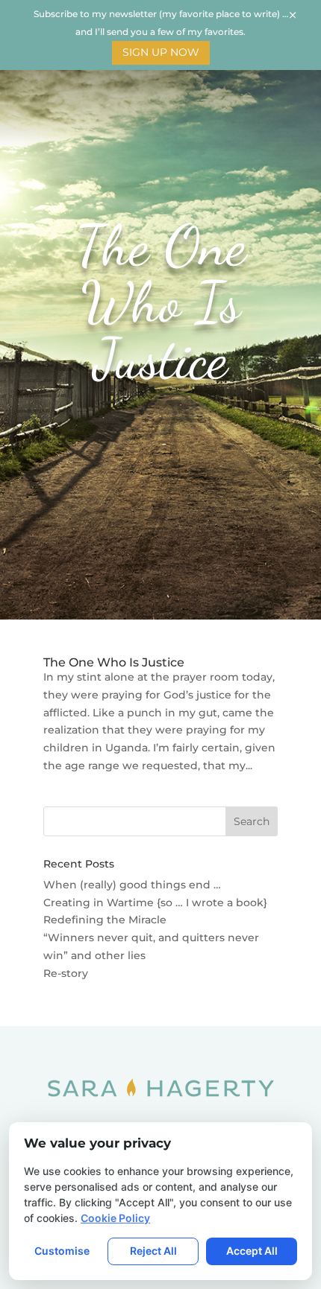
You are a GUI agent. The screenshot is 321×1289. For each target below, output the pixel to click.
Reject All (153, 1250)
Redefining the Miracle (104, 919)
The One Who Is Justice (113, 662)
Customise (62, 1250)
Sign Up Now (160, 52)
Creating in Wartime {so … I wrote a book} (155, 902)
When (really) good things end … (132, 884)
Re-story (65, 973)
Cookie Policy (115, 1218)
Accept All (252, 1250)
